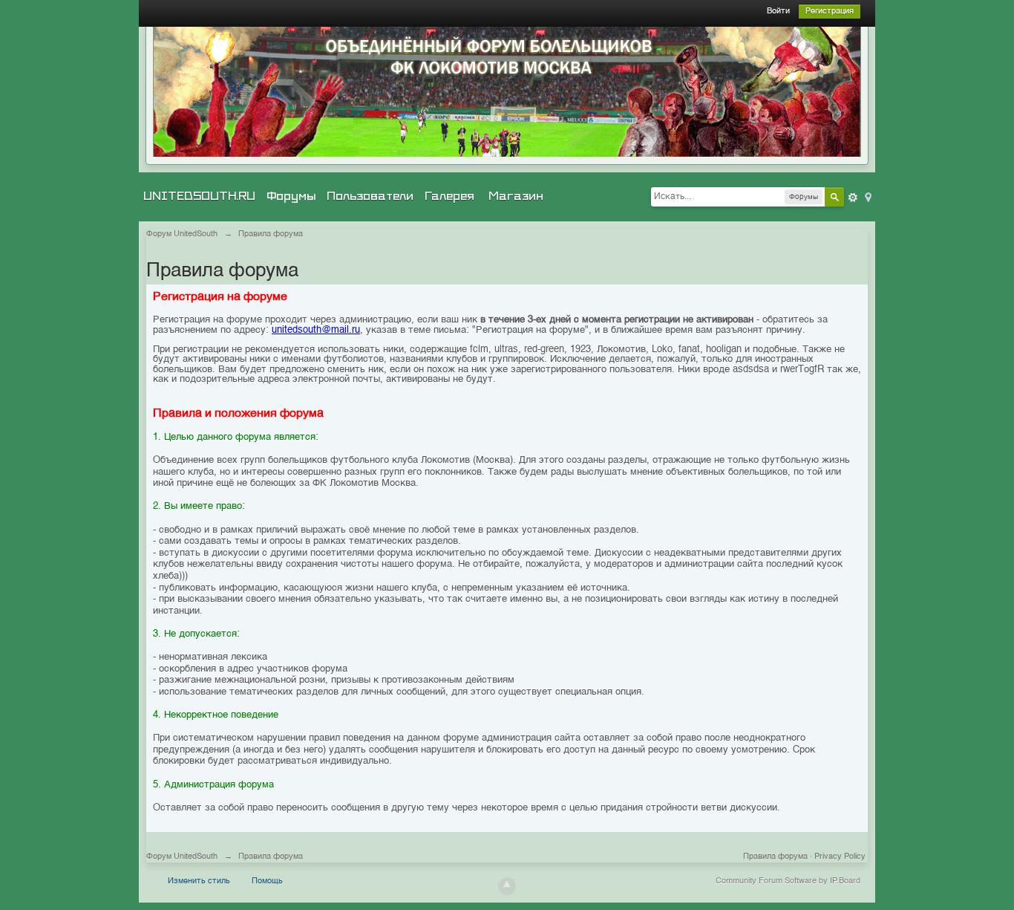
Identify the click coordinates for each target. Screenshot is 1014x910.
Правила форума (775, 857)
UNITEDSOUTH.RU (199, 196)
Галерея (449, 196)
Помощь (267, 881)
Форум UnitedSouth (181, 857)
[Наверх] (507, 886)
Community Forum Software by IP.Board (788, 881)
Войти (778, 11)
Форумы (290, 196)
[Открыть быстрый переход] (867, 196)
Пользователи (370, 196)
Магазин (515, 196)
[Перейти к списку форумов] (507, 92)
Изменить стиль (199, 881)
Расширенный (853, 198)
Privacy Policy (840, 857)
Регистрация (829, 11)
